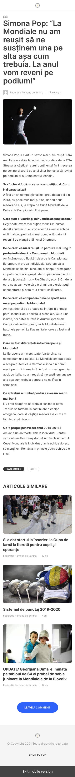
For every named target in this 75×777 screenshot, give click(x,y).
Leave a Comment (37, 707)
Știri (5, 16)
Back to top (37, 754)
